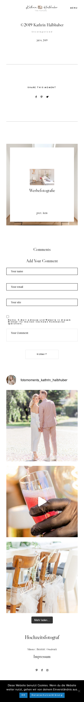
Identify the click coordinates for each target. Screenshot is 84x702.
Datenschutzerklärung (47, 695)
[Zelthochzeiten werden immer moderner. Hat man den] (42, 577)
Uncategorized (42, 32)
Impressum (42, 656)
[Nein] (79, 691)
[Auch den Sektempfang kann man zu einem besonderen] (42, 501)
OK (23, 695)
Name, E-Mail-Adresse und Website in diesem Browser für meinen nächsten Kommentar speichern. (39, 322)
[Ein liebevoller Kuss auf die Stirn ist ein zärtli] (42, 425)
